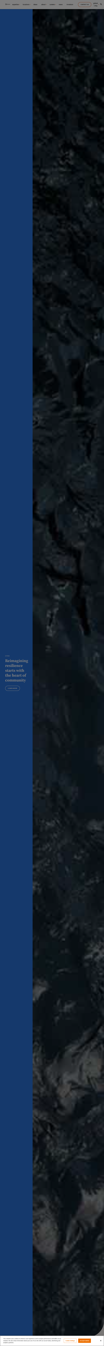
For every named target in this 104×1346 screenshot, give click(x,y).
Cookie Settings (70, 1340)
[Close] (101, 1340)
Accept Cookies (84, 1340)
